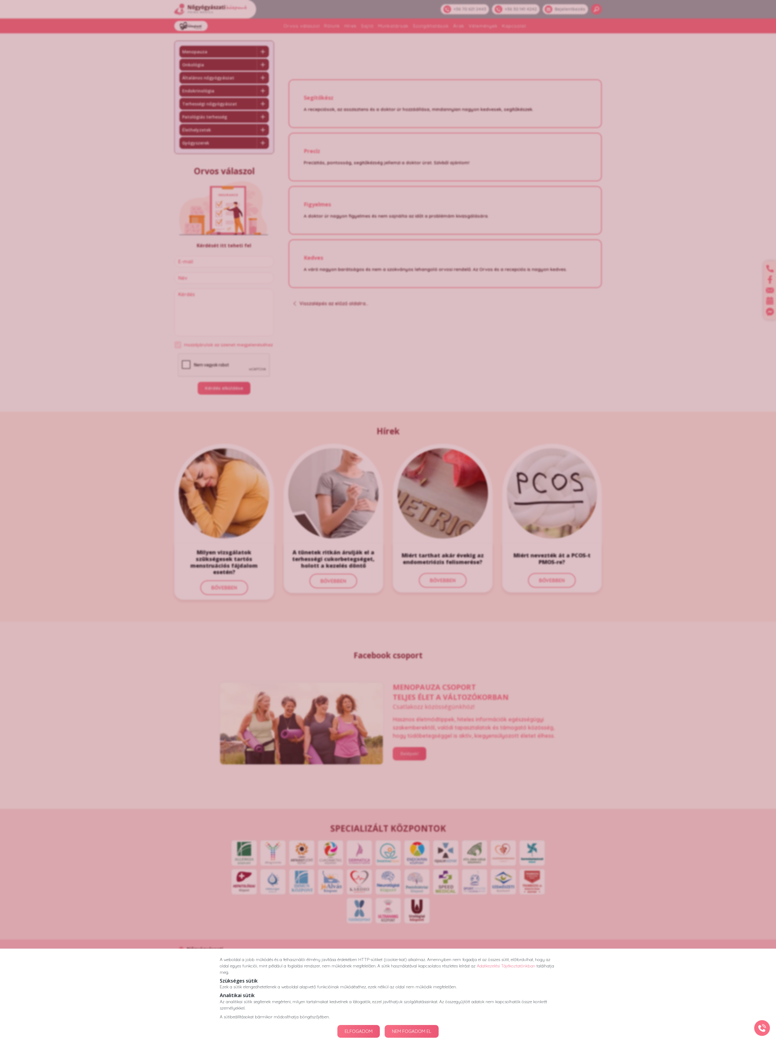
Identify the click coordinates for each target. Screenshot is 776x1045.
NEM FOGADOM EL (411, 1031)
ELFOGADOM (359, 1031)
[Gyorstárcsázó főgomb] (762, 1028)
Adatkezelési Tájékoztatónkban (506, 966)
